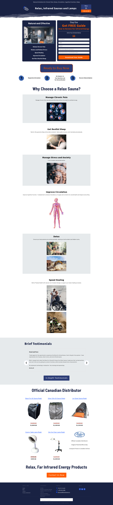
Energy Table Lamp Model (33, 432)
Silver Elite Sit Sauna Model (56, 398)
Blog (23, 489)
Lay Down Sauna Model (79, 398)
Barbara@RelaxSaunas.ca (64, 492)
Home (24, 488)
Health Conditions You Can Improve (45, 491)
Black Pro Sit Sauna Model (33, 398)
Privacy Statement (26, 492)
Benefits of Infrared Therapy (46, 489)
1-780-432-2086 (86, 11)
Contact (24, 491)
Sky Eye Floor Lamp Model (56, 432)
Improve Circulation (44, 493)
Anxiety (41, 488)
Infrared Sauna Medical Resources (45, 495)
